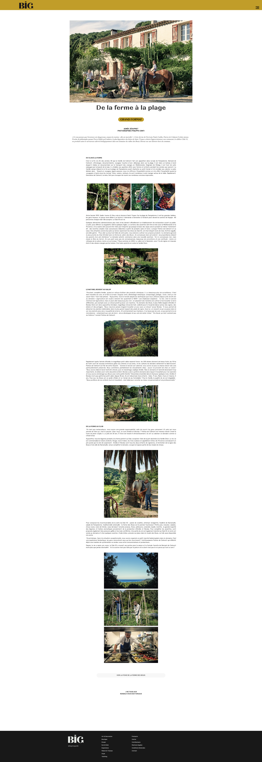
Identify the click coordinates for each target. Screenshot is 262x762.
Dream (104, 742)
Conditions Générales (138, 748)
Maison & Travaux (107, 751)
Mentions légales (137, 745)
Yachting (104, 756)
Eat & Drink (105, 745)
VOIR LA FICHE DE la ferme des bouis (131, 675)
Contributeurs (136, 742)
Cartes (134, 739)
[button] (257, 7)
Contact (134, 751)
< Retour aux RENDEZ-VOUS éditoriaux (131, 693)
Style (103, 753)
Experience (105, 748)
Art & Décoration (107, 736)
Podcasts (135, 736)
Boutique (104, 739)
